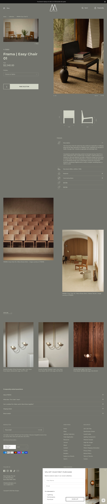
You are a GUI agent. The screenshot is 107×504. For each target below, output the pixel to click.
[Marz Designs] (53, 11)
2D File (65, 182)
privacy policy (12, 440)
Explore (5, 312)
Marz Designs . (15, 490)
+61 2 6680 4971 (8, 484)
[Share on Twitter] (37, 36)
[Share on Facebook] (37, 33)
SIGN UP (75, 499)
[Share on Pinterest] (37, 39)
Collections (11, 16)
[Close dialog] (105, 470)
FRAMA (7, 49)
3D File (65, 187)
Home (4, 16)
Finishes (5, 70)
